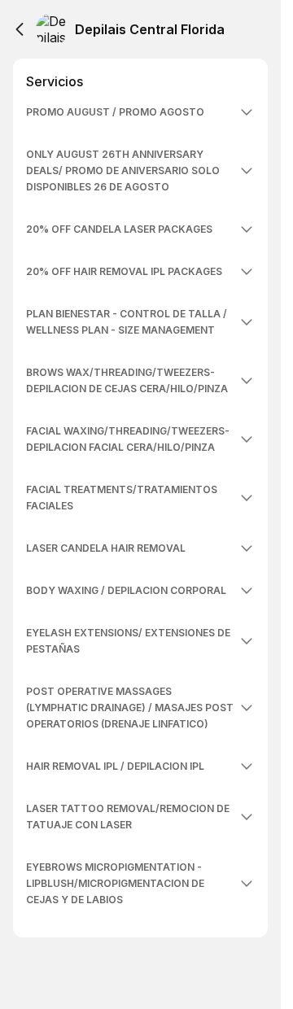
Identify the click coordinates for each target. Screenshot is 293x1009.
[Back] (19, 29)
